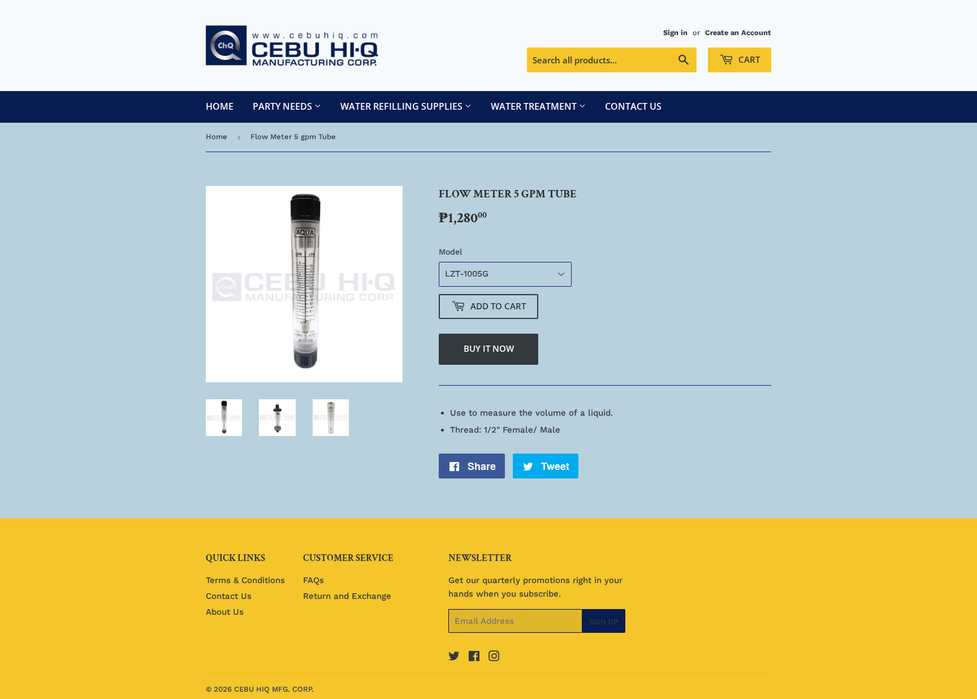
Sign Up (603, 621)
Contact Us (633, 106)
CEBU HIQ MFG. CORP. (274, 689)
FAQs (313, 580)
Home (220, 106)
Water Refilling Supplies (402, 106)
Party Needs (283, 106)
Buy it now (489, 348)
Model (450, 251)
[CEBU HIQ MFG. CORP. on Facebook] (474, 658)
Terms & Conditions (245, 580)
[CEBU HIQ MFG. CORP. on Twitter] (454, 658)
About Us (225, 612)
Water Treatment (535, 106)
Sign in (675, 32)
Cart (748, 59)
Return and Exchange (347, 596)
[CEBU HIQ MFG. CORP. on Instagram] (494, 658)
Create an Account (738, 32)
